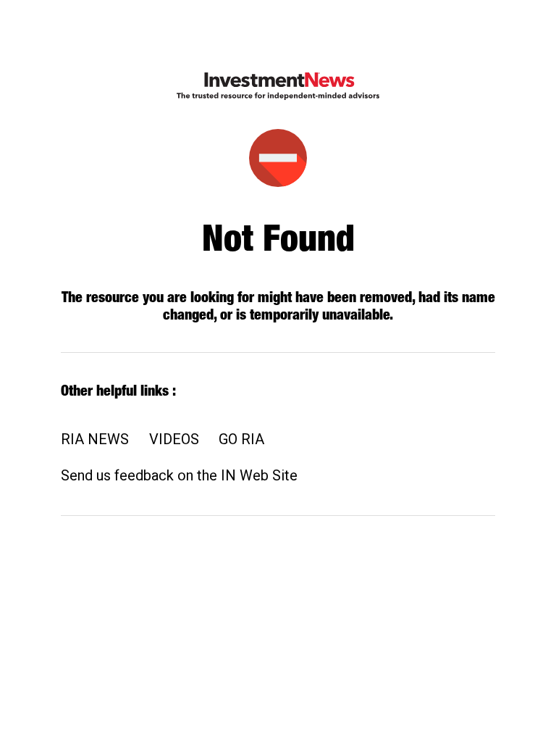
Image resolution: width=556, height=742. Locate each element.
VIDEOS (174, 439)
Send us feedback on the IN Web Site (179, 475)
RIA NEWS (95, 439)
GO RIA (241, 439)
